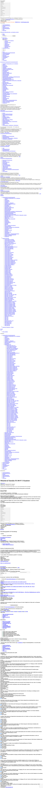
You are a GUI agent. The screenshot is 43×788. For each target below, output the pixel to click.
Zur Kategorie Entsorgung (4, 146)
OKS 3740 (6, 319)
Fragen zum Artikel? (6, 543)
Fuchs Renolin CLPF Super (9, 279)
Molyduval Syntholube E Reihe (10, 304)
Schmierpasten (5, 88)
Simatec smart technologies (7, 168)
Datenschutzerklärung (6, 28)
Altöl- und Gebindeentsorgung (8, 614)
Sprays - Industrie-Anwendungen (8, 91)
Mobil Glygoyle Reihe (8, 292)
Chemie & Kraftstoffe (6, 462)
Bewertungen (8, 537)
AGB (3, 29)
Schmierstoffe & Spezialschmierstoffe (9, 335)
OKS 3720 (8, 423)
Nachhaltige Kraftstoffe (6, 117)
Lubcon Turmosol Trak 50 (9, 242)
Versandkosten (5, 625)
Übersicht (6, 41)
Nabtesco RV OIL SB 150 (9, 316)
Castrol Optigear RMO (10, 365)
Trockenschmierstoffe (6, 94)
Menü (3, 33)
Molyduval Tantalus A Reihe (9, 307)
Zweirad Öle (7, 236)
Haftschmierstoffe (5, 70)
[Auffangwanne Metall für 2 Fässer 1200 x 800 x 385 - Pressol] (6, 586)
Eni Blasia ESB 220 (8, 266)
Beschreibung (2, 537)
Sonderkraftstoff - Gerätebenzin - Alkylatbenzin (10, 125)
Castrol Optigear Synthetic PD (10, 261)
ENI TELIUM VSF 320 (9, 274)
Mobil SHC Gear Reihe (8, 296)
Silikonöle (4, 90)
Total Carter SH (7, 325)
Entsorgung (4, 464)
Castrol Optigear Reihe (8, 258)
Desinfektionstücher (6, 137)
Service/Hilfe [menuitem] (5, 27)
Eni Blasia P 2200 (8, 271)
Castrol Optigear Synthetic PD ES (10, 262)
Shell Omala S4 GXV (8, 321)
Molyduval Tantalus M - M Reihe (10, 310)
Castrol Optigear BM (8, 256)
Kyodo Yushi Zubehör (6, 164)
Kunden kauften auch (8, 581)
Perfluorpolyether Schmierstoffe (8, 85)
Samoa (4, 170)
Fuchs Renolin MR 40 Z (9, 283)
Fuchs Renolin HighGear (9, 281)
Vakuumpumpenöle (6, 98)
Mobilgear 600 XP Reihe (9, 298)
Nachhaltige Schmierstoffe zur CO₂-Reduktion (10, 63)
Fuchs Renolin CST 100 (9, 280)
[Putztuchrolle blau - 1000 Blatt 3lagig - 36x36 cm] (9, 583)
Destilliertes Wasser (6, 116)
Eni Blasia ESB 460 (8, 267)
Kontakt (4, 26)
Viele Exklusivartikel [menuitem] (9, 636)
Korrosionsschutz (5, 75)
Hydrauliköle (5, 71)
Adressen (6, 43)
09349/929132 (6, 609)
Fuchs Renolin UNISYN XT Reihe (10, 285)
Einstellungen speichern (4, 782)
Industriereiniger (5, 122)
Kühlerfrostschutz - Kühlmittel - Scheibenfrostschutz (11, 76)
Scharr (4, 124)
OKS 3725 (6, 317)
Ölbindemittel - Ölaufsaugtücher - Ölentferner (10, 138)
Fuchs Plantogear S (8, 276)
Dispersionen (5, 65)
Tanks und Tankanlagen (6, 165)
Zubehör (2, 581)
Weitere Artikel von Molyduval (8, 544)
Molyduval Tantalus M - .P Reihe (10, 309)
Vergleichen (2, 527)
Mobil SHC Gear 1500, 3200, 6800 (10, 294)
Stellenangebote (5, 615)
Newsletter (4, 624)
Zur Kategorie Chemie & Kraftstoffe (6, 111)
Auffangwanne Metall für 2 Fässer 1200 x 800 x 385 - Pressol (23, 586)
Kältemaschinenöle (8, 208)
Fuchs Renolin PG (8, 284)
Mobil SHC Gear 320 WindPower (10, 243)
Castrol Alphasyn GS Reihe (9, 239)
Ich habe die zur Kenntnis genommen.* (12, 19)
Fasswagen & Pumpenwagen (7, 160)
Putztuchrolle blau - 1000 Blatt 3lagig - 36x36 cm (26, 583)
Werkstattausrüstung (6, 465)
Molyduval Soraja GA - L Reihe (12, 409)
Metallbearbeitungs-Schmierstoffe (8, 79)
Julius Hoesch (5, 118)
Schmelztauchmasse (6, 123)
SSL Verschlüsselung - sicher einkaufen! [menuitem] (13, 635)
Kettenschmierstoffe (8, 209)
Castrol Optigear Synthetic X (9, 264)
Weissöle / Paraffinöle (6, 102)
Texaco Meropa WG (8, 323)
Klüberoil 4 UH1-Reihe (8, 287)
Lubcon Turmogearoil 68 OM (9, 290)
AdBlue (4, 115)
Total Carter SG (9, 351)
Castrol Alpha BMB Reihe (9, 248)
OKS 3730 (6, 318)
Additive (4, 64)
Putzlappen (4, 135)
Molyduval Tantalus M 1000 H (10, 312)
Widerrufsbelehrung (6, 27)
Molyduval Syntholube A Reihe (10, 303)
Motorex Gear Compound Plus (10, 314)
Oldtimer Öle (5, 84)
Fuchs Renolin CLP (8, 277)
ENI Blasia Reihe (7, 272)
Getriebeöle (4, 67)
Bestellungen (7, 45)
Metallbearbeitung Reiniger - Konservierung (10, 121)
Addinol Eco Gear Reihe (11, 352)
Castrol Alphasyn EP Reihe (9, 252)
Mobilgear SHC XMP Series (9, 299)
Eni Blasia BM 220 (8, 265)
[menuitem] (23, 24)
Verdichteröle (5, 99)
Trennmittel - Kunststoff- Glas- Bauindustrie (10, 93)
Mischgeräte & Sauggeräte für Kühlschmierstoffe (11, 169)
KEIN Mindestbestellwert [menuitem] (10, 632)
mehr (1, 539)
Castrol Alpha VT (8, 251)
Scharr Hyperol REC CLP (9, 320)
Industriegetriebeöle (6, 72)
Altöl (3, 148)
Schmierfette (5, 87)
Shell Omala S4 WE (8, 322)
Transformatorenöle (6, 92)
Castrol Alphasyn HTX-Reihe (10, 240)
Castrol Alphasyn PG (8, 253)
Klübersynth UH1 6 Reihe (11, 394)
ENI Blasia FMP (7, 268)
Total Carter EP (7, 324)
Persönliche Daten (8, 42)
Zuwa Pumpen (5, 171)
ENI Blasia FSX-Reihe (8, 269)
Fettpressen (4, 161)
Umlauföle (4, 97)
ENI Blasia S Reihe (8, 273)
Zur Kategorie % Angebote (4, 190)
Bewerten (2, 529)
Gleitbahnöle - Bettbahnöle (7, 68)
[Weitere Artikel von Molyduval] (2, 483)
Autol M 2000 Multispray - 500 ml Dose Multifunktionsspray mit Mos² (27, 592)
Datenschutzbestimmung (10, 19)
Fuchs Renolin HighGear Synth (10, 282)
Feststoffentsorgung (6, 150)
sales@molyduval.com (4, 561)
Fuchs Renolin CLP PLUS (9, 278)
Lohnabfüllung (5, 466)
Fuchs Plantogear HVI (8, 275)
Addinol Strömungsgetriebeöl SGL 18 (11, 246)
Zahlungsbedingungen (6, 626)
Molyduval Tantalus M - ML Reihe (10, 311)
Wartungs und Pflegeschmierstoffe (8, 101)
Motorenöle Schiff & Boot (7, 83)
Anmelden (6, 40)
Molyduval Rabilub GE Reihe (12, 408)
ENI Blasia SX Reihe (10, 380)
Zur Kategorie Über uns (4, 181)
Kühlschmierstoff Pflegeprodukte (8, 77)
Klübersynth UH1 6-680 (11, 395)
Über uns (4, 467)
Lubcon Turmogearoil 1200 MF (10, 241)
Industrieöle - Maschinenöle (7, 73)
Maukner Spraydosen (6, 120)
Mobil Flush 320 (7, 291)
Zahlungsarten (7, 44)
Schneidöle (4, 89)
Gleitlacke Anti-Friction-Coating (8, 69)
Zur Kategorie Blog (3, 186)
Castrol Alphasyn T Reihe (9, 254)
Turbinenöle (5, 95)
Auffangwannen (5, 167)
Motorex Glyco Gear (8, 315)
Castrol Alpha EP (7, 249)
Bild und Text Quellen (6, 621)
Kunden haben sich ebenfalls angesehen (19, 581)
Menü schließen (5, 38)
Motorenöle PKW (5, 82)
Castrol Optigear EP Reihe (9, 257)
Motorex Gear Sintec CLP (9, 244)
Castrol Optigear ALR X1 (9, 255)
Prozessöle (4, 86)
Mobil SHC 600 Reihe (8, 293)
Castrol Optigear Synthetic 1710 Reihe (13, 366)
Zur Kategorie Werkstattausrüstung (6, 158)
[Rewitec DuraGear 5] (4, 589)
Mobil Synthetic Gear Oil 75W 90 (10, 297)
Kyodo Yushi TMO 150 (9, 289)
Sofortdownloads (7, 46)
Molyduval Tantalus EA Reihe (10, 308)
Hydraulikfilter (5, 163)
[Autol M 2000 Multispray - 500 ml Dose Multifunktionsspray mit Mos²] (7, 592)
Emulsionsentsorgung (6, 149)
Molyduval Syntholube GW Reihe (10, 306)
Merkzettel (6, 47)
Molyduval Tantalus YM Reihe (10, 313)
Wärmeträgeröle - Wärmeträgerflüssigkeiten (10, 100)
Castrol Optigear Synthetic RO (10, 263)
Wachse (4, 113)
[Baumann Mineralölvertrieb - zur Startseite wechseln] (9, 32)
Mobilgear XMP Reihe (8, 300)
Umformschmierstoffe (6, 96)
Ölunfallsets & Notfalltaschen (7, 139)
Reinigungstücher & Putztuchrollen (8, 136)
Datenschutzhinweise (9, 787)
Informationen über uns (6, 25)
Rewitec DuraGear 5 (12, 589)
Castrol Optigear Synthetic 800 (10, 260)
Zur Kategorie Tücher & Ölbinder (6, 133)
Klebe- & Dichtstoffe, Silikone (8, 119)
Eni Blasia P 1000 (8, 270)
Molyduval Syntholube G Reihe (10, 305)
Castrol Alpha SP (7, 250)
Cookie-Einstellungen (6, 24)
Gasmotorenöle (5, 66)
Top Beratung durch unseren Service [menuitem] (12, 634)
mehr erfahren (2, 110)
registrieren (12, 40)
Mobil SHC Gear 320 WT (9, 295)
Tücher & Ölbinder (6, 463)
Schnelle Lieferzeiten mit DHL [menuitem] (11, 633)
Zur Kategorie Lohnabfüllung (5, 176)
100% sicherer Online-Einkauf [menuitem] (11, 631)
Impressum (4, 30)
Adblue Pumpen (5, 166)
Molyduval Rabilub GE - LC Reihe (10, 301)
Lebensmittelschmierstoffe (7, 78)
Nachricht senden (3, 21)
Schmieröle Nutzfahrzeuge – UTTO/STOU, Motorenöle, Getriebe (16, 215)
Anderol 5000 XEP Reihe (9, 247)
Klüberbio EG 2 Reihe (8, 286)
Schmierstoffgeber (8, 222)
